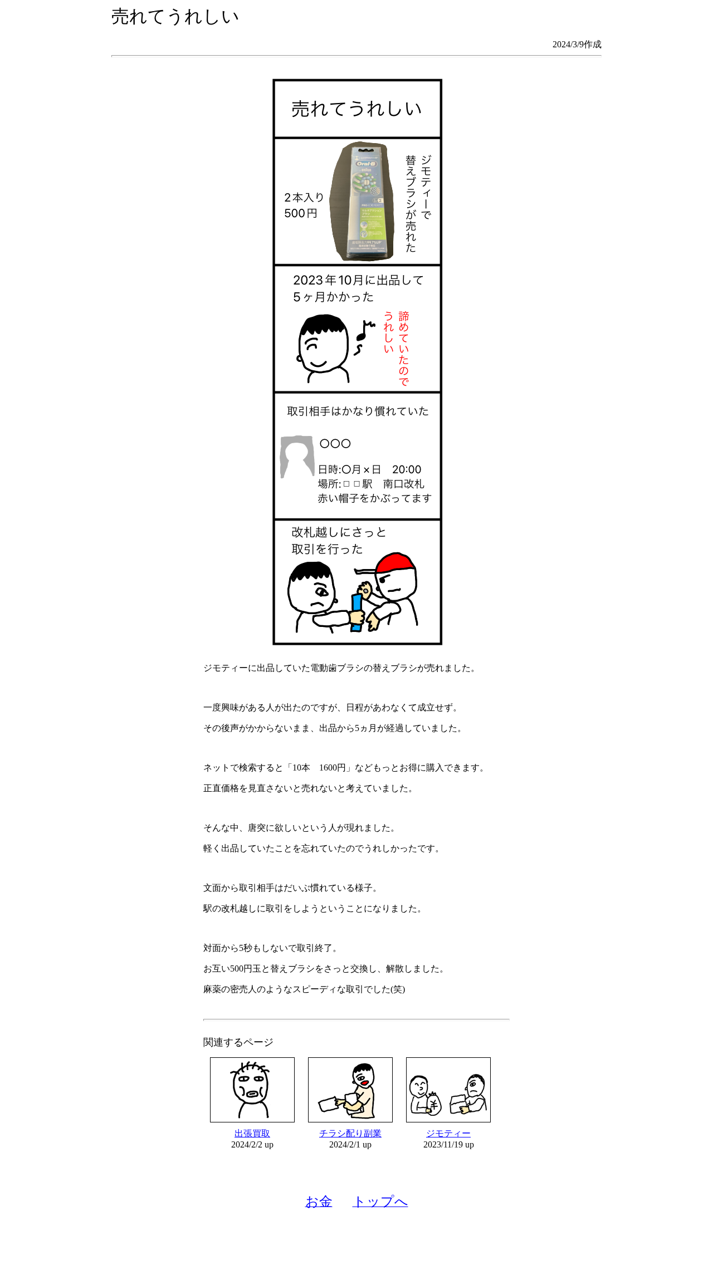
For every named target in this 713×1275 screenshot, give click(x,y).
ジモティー (448, 1133)
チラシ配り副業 (350, 1133)
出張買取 (252, 1133)
